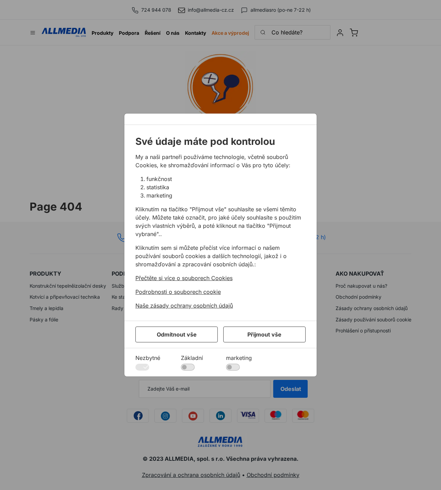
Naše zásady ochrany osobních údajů (184, 305)
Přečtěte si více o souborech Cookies (184, 278)
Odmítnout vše (177, 334)
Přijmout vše (264, 334)
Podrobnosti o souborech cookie (178, 291)
